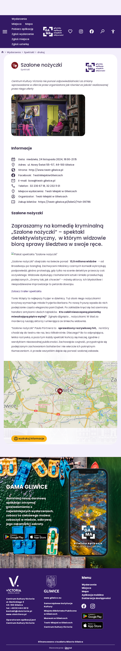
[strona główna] (2, 52)
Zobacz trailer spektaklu (26, 291)
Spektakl (29, 52)
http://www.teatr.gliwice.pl (46, 170)
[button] (59, 391)
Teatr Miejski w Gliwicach (58, 622)
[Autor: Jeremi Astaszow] (48, 115)
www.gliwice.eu (52, 597)
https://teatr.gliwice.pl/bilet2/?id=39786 (64, 202)
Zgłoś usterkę (20, 44)
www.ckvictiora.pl (16, 614)
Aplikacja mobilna (93, 594)
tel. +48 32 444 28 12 (17, 608)
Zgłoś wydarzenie (23, 34)
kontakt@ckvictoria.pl (19, 611)
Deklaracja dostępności (96, 598)
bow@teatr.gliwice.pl (41, 181)
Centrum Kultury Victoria (58, 626)
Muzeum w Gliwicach (55, 618)
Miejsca (16, 24)
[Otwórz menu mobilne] (5, 32)
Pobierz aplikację (22, 29)
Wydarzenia (19, 19)
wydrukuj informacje (31, 438)
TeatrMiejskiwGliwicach (48, 175)
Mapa (29, 24)
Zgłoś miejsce (20, 39)
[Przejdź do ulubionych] (70, 31)
